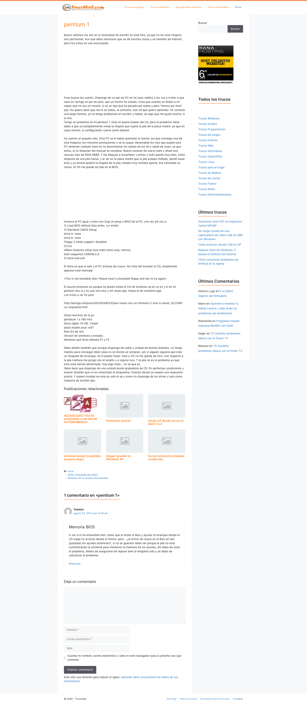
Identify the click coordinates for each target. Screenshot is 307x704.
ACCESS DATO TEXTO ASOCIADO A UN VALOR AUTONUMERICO (80, 419)
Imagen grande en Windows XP (118, 457)
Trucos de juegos (134, 7)
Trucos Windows (159, 7)
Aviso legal (172, 699)
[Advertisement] (124, 71)
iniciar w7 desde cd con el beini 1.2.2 (166, 422)
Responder (75, 563)
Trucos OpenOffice (210, 156)
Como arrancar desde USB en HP (219, 244)
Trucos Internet (208, 140)
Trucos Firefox (207, 183)
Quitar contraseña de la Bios (83, 474)
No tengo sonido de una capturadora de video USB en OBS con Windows (220, 235)
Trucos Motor (206, 189)
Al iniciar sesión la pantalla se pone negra (82, 457)
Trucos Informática (218, 7)
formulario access (118, 420)
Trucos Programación (211, 129)
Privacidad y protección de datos (215, 699)
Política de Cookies (188, 699)
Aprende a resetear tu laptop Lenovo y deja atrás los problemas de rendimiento (218, 308)
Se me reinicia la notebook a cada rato (166, 457)
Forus (71, 471)
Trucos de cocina (209, 178)
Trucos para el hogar (211, 167)
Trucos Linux (206, 162)
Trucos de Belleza (209, 172)
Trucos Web (205, 145)
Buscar (202, 22)
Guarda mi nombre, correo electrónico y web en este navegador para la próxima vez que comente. (124, 657)
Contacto (238, 698)
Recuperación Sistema (188, 7)
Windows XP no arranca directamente (88, 478)
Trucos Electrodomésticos (214, 194)
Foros (238, 7)
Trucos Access (207, 123)
